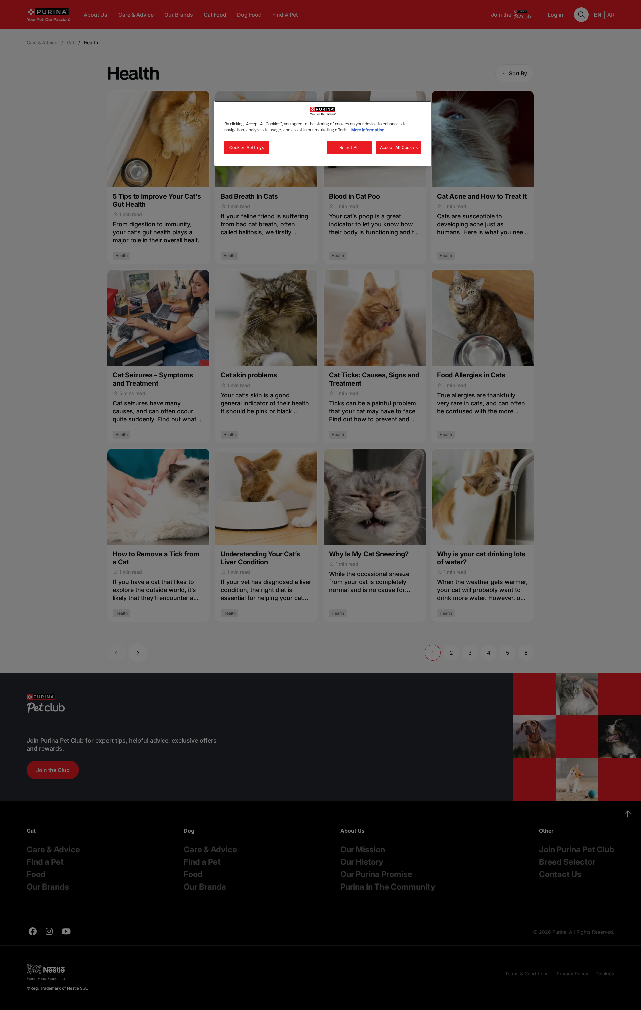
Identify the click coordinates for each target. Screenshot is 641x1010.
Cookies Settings (246, 147)
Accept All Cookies (399, 147)
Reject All (349, 147)
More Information (367, 130)
